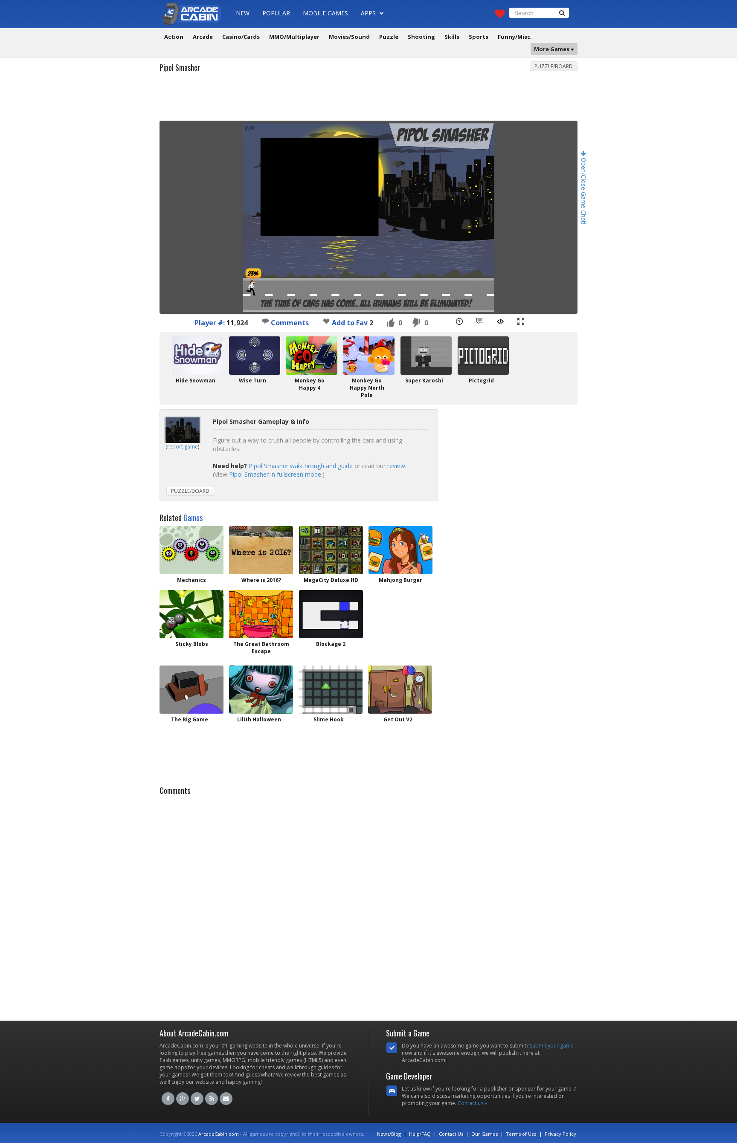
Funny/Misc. (515, 37)
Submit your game (552, 1045)
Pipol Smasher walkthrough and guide (301, 466)
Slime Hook (328, 719)
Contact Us (451, 1134)
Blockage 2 (330, 644)
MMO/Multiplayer (294, 37)
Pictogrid (481, 380)
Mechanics (191, 580)
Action (173, 37)
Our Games (484, 1134)
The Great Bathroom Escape (261, 647)
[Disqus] (368, 905)
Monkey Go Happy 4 (310, 384)
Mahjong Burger (400, 580)
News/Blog (389, 1134)
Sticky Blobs (191, 644)
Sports (478, 37)
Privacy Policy (560, 1134)
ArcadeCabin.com (218, 1134)
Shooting (421, 37)
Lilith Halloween (259, 719)
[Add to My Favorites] (326, 321)
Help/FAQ (420, 1134)
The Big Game (189, 719)
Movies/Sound (349, 37)
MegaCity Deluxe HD (331, 580)
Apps (369, 13)
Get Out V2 (397, 719)
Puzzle (388, 37)
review (396, 466)
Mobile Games (325, 13)
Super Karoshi (424, 380)
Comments (289, 322)
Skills (451, 37)
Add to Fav (350, 322)
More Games (552, 49)
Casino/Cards (241, 37)
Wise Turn (252, 380)
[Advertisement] (368, 99)
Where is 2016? (261, 580)
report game (182, 446)
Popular (276, 13)
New (243, 13)
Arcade (203, 37)
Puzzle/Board (553, 66)
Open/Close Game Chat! (584, 190)
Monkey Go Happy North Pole (367, 388)
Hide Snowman (195, 380)
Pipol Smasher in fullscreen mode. (275, 474)
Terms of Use (521, 1134)
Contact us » (472, 1103)
